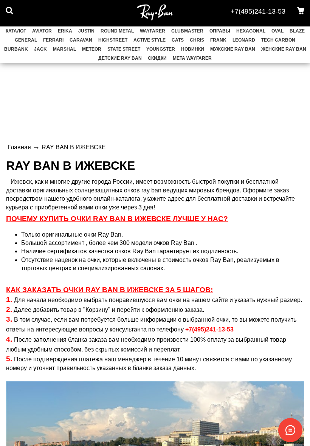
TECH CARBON (278, 40)
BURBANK (16, 49)
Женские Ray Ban (283, 49)
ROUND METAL (117, 31)
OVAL (277, 31)
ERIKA (65, 31)
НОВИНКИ (192, 49)
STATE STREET (123, 49)
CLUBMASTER (187, 31)
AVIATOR (42, 31)
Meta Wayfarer (192, 58)
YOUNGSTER (160, 49)
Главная (19, 147)
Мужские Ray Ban (232, 49)
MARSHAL (64, 49)
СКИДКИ (157, 58)
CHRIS (197, 40)
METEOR (91, 49)
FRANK (218, 40)
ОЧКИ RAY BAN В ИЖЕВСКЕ (114, 290)
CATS (178, 40)
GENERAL (26, 40)
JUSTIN (86, 31)
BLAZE (297, 31)
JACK (40, 49)
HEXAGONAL (250, 31)
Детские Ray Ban (120, 58)
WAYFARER (152, 31)
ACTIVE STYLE (149, 40)
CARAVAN (81, 40)
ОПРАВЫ (219, 31)
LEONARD (243, 40)
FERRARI (53, 40)
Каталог (16, 31)
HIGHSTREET (112, 40)
